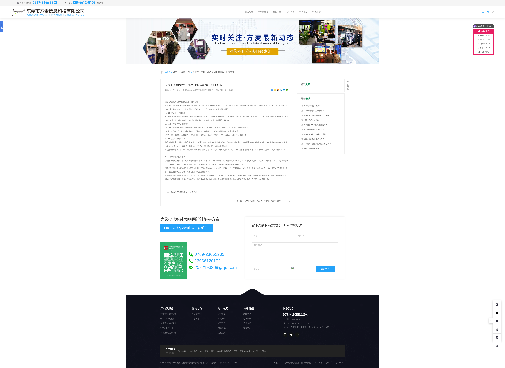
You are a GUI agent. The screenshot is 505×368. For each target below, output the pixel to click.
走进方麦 (290, 12)
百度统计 (306, 363)
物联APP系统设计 (168, 319)
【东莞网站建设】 (292, 363)
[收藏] (482, 12)
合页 (235, 351)
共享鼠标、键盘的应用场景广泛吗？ (317, 144)
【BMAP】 (329, 363)
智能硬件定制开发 (168, 323)
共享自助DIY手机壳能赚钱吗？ (315, 125)
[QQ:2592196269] (497, 313)
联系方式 (221, 333)
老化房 (255, 351)
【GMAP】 (340, 363)
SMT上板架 (204, 351)
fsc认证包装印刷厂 (224, 351)
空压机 (263, 351)
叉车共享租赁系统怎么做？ (314, 139)
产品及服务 (263, 12)
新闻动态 (247, 314)
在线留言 (247, 328)
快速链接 (248, 308)
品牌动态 (185, 72)
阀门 (212, 351)
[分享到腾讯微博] (281, 90)
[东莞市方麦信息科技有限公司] (47, 12)
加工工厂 (221, 323)
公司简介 (221, 314)
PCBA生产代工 (166, 328)
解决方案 (277, 12)
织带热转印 (181, 351)
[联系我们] (497, 321)
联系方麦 (316, 12)
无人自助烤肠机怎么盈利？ (314, 130)
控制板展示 (222, 328)
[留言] (487, 12)
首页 (175, 72)
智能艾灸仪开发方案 (311, 149)
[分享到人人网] (284, 90)
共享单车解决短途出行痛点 (314, 111)
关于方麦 (222, 308)
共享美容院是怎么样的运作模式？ (186, 192)
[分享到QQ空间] (275, 90)
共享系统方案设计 (168, 333)
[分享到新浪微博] (278, 90)
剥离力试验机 (245, 351)
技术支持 (247, 323)
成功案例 (221, 319)
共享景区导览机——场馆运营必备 (316, 115)
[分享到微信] (287, 90)
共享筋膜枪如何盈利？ (312, 106)
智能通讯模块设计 (168, 314)
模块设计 (196, 314)
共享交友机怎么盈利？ (312, 120)
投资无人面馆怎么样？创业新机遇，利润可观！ (215, 72)
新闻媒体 (303, 12)
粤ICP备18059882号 (228, 363)
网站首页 (249, 12)
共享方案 (196, 319)
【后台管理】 (318, 363)
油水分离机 (193, 351)
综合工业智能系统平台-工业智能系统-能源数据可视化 (263, 201)
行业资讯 (247, 319)
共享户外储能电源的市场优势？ (316, 134)
